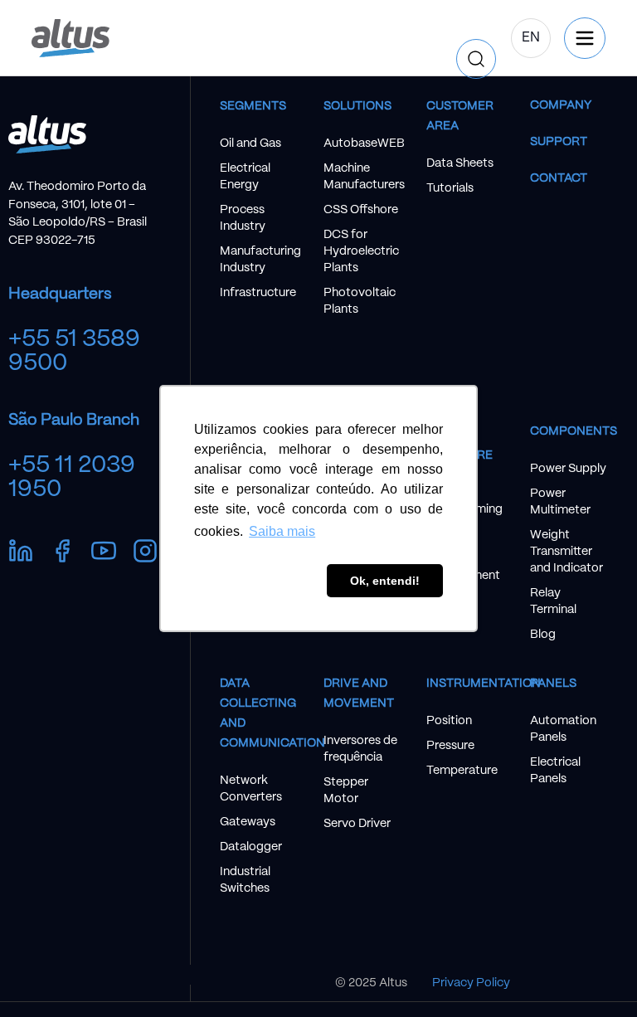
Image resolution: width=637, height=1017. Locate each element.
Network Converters (251, 789)
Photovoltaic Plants (359, 301)
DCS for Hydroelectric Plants (361, 251)
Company (560, 105)
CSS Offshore (360, 210)
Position (449, 721)
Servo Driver (357, 824)
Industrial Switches (245, 880)
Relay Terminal (553, 601)
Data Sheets (460, 163)
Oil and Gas (250, 143)
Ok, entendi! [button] (385, 580)
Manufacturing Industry (259, 260)
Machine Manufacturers (362, 177)
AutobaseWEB (362, 143)
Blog (543, 634)
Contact (558, 178)
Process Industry (242, 218)
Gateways (247, 822)
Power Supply (568, 468)
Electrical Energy (245, 177)
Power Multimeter (560, 502)
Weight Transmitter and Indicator (566, 551)
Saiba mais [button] (282, 531)
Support (558, 142)
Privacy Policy (471, 983)
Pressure (450, 746)
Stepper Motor (345, 790)
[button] (444, 37)
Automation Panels (563, 729)
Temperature (462, 770)
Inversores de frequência (360, 749)
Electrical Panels (555, 771)
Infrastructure (258, 293)
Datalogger (251, 847)
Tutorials (450, 188)
